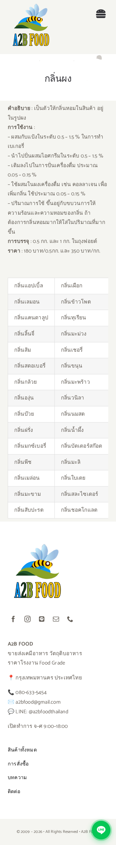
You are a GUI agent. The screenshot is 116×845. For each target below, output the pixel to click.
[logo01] (31, 6)
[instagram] (27, 619)
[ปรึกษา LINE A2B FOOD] (101, 830)
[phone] (70, 619)
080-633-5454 (30, 692)
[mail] (56, 619)
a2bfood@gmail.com (37, 702)
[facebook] (13, 619)
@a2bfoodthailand (48, 711)
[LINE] (41, 619)
